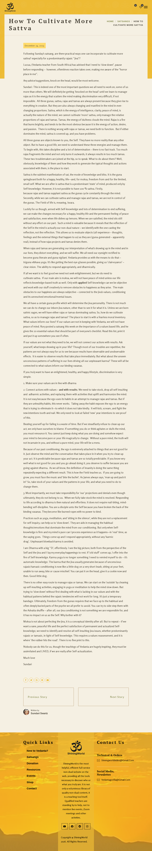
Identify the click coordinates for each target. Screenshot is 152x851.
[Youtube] (65, 826)
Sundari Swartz (39, 713)
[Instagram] (87, 826)
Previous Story (37, 696)
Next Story (117, 696)
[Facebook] (72, 826)
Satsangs (123, 21)
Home (110, 21)
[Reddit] (80, 826)
